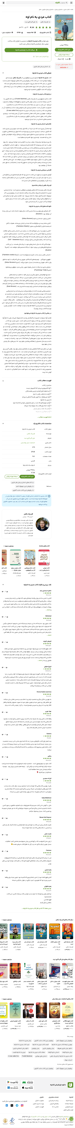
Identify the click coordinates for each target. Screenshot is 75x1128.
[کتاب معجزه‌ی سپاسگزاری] (54, 1010)
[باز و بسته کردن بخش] (3, 73)
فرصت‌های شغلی (68, 1110)
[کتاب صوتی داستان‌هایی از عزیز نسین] (44, 557)
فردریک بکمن (31, 434)
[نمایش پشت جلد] (57, 38)
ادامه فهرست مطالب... (44, 417)
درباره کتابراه (69, 1101)
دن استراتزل (57, 986)
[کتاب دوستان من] (28, 931)
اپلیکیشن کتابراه (36, 44)
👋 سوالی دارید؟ (63, 1119)
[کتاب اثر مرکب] (28, 1010)
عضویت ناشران (39, 1101)
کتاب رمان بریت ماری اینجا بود (16, 943)
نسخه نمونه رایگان (64, 55)
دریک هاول (44, 986)
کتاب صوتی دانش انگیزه (55, 983)
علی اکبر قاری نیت (29, 438)
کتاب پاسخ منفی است (68, 943)
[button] (64, 28)
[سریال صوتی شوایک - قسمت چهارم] (15, 557)
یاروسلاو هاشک (17, 573)
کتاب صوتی (47, 1116)
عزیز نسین (46, 573)
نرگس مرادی (43, 1024)
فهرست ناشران (39, 1107)
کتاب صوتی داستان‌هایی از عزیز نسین (44, 569)
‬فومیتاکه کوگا (30, 986)
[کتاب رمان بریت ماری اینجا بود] (15, 931)
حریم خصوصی (69, 1107)
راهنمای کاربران (54, 1104)
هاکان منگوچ (69, 1026)
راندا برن (58, 1026)
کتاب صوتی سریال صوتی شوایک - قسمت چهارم (16, 569)
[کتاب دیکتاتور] (15, 971)
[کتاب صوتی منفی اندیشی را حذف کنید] (41, 971)
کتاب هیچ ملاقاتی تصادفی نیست (68, 1022)
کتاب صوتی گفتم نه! (55, 943)
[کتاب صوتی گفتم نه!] (54, 931)
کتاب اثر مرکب (30, 1021)
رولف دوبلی (70, 986)
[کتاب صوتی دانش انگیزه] (54, 971)
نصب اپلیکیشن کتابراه (65, 1116)
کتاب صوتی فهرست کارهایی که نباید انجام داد (67, 983)
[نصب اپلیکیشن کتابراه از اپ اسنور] (27, 1087)
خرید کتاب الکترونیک (64, 50)
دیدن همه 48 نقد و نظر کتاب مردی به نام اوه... (36, 908)
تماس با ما (55, 1107)
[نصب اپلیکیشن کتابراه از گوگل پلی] (13, 1082)
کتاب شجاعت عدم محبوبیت (29, 983)
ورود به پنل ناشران (38, 1104)
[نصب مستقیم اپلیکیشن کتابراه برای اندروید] (27, 1082)
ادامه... (48, 610)
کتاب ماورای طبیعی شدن (15, 1022)
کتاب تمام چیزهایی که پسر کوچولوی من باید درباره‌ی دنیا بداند (29, 569)
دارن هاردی (31, 1024)
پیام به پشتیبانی (54, 1101)
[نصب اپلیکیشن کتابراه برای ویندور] (13, 1087)
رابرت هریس (17, 984)
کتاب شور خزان (43, 1021)
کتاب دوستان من (42, 942)
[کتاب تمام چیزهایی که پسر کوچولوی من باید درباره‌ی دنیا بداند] (29, 557)
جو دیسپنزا (18, 1026)
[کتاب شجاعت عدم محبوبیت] (28, 971)
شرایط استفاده (69, 1104)
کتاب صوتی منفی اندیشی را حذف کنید (42, 983)
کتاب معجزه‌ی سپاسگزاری (56, 1022)
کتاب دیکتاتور (17, 981)
